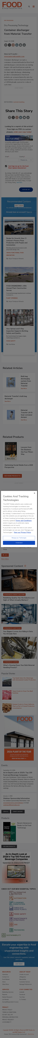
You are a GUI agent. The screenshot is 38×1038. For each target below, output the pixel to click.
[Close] (34, 493)
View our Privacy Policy (22, 532)
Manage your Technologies (19, 538)
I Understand (19, 542)
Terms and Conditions (23, 521)
